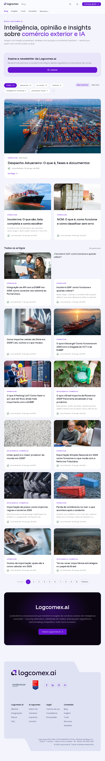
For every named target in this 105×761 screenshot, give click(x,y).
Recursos (44, 11)
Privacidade (51, 717)
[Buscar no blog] (70, 4)
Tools (23, 11)
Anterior (20, 582)
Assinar (54, 70)
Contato (32, 721)
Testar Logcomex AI (51, 631)
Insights (14, 11)
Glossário (33, 11)
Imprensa (33, 717)
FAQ (13, 721)
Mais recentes (82, 85)
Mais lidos (95, 85)
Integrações (16, 713)
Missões (14, 709)
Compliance (51, 713)
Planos (14, 717)
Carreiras (33, 713)
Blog (6, 11)
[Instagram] (59, 685)
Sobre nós (33, 709)
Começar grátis (90, 4)
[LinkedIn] (52, 685)
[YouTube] (65, 685)
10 (76, 582)
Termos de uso (53, 709)
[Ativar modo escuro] (77, 4)
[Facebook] (46, 685)
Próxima (85, 582)
